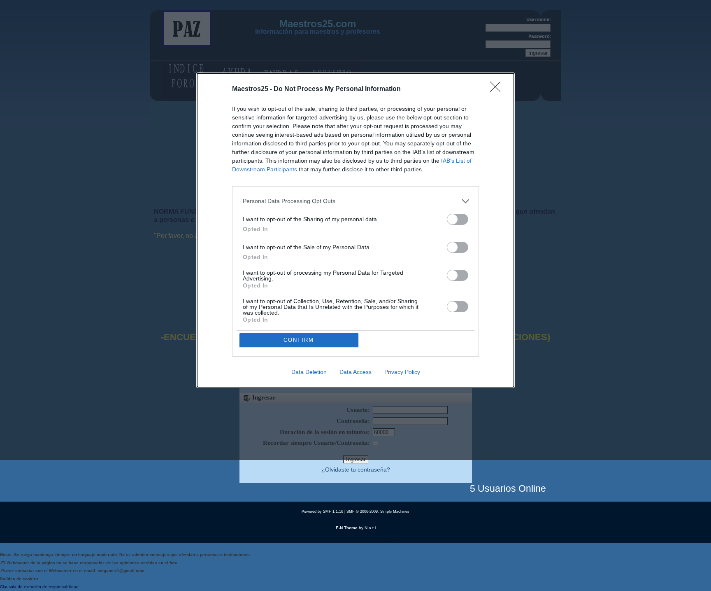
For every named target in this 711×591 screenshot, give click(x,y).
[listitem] (355, 201)
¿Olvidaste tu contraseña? (355, 470)
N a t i (370, 528)
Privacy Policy (402, 372)
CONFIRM (298, 340)
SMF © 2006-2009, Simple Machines (377, 511)
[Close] (498, 89)
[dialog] (355, 230)
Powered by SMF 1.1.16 (322, 511)
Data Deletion (309, 372)
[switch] (457, 219)
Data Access (355, 372)
